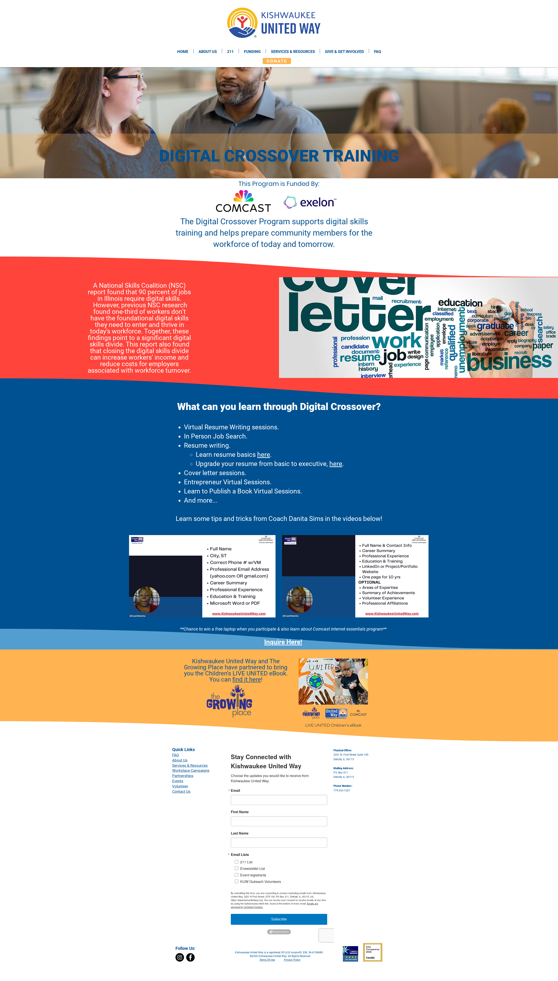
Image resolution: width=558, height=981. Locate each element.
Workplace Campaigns (190, 770)
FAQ (175, 755)
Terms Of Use (267, 959)
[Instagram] (179, 957)
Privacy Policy (292, 959)
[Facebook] (190, 957)
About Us (179, 760)
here (263, 454)
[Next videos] (424, 575)
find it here (246, 679)
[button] (148, 528)
